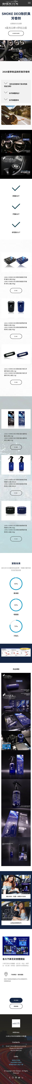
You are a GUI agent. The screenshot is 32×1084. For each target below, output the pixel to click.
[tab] (16, 84)
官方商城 (16, 1000)
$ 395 (16, 290)
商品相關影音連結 (16, 1062)
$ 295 (16, 382)
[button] (16, 84)
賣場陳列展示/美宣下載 (16, 1065)
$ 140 (16, 447)
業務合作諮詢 (16, 1060)
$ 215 (16, 539)
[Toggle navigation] (29, 3)
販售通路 (16, 1006)
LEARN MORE (16, 33)
